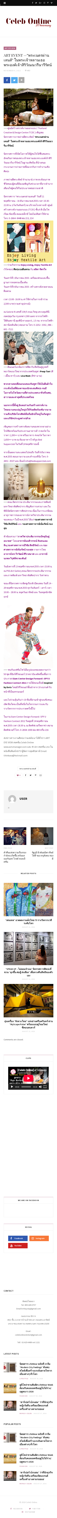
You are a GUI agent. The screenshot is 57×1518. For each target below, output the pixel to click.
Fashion (24, 1396)
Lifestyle (24, 1379)
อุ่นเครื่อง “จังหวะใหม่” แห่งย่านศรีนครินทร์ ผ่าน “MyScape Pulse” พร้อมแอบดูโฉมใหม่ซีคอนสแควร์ (28, 1024)
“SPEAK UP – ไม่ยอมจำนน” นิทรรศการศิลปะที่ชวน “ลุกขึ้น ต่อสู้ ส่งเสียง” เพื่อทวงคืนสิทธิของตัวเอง (28, 972)
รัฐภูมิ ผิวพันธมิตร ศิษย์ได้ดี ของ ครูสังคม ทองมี (42, 855)
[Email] (40, 775)
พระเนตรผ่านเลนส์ (28, 769)
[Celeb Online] (28, 21)
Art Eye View (10, 48)
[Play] (12, 1086)
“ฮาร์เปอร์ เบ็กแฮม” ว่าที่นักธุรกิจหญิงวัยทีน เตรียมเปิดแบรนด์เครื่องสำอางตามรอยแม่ (36, 1405)
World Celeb (26, 1413)
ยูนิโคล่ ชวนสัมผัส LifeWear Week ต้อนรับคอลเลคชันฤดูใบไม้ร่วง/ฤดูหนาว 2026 (36, 1388)
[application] (28, 1078)
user (23, 799)
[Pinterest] (35, 775)
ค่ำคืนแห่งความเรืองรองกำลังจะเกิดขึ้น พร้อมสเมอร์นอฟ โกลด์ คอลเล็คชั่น (15, 857)
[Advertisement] (29, 1145)
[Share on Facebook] (7, 80)
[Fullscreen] (45, 1086)
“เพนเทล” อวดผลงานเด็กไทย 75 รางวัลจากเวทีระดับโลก (28, 922)
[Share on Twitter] (14, 80)
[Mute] (40, 1086)
